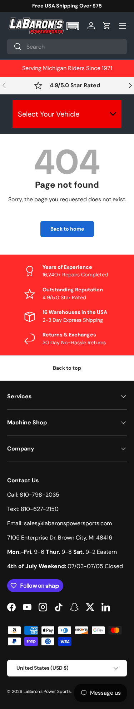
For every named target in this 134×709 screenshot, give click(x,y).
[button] (73, 26)
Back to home (67, 229)
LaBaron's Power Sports (47, 691)
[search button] (14, 47)
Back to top (67, 368)
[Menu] (122, 26)
